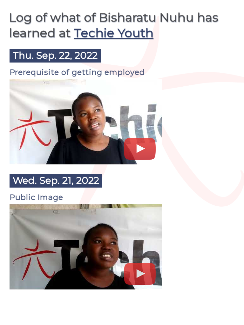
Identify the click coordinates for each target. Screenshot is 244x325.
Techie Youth (113, 32)
